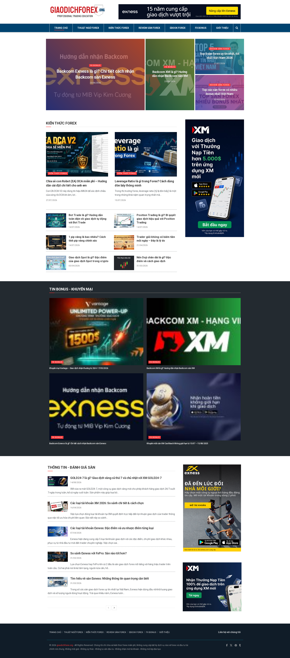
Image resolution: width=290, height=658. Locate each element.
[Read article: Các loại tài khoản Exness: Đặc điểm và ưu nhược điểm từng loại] (58, 531)
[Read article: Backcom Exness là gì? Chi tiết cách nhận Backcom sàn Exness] (96, 406)
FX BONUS (200, 28)
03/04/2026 (74, 266)
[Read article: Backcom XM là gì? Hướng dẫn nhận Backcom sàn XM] (194, 331)
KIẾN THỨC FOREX (119, 28)
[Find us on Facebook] (227, 645)
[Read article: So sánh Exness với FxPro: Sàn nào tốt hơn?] (58, 557)
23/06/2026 (95, 83)
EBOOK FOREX (177, 28)
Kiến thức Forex (58, 173)
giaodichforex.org (65, 645)
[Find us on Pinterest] (236, 645)
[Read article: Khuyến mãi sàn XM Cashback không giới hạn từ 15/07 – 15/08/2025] (194, 406)
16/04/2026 (75, 507)
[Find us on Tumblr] (240, 645)
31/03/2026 (219, 99)
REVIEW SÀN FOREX (149, 28)
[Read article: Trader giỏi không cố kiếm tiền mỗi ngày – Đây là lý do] (124, 242)
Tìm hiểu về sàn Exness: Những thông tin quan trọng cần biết (109, 578)
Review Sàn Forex (219, 49)
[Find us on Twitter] (231, 645)
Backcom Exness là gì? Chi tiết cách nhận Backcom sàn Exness (77, 443)
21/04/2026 (142, 245)
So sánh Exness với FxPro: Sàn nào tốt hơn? (98, 553)
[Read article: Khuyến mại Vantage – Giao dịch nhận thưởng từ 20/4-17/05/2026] (96, 331)
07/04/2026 (75, 533)
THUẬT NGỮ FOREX (88, 28)
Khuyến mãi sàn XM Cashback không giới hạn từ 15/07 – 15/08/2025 (177, 443)
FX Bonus (95, 65)
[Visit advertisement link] (179, 11)
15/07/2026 (120, 200)
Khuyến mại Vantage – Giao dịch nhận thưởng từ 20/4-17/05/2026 (78, 368)
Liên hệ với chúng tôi (229, 632)
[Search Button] (237, 28)
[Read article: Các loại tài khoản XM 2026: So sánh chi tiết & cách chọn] (58, 506)
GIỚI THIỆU (222, 28)
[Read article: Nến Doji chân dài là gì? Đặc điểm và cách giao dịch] (124, 263)
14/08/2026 (75, 482)
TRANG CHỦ (61, 28)
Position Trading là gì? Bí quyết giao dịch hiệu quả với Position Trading (156, 219)
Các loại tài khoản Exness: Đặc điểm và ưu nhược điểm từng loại (112, 528)
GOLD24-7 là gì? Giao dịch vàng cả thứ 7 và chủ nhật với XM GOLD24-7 (115, 478)
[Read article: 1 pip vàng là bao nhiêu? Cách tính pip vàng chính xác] (56, 242)
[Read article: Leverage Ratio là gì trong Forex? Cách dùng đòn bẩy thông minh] (146, 154)
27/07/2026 (219, 63)
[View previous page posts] (108, 607)
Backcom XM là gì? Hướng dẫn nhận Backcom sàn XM (171, 368)
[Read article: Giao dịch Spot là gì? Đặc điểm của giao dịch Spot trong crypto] (56, 263)
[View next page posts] (114, 607)
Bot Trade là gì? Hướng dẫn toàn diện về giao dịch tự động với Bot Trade (87, 219)
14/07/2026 (74, 227)
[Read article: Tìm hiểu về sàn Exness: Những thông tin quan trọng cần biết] (58, 582)
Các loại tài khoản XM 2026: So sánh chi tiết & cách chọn (106, 503)
